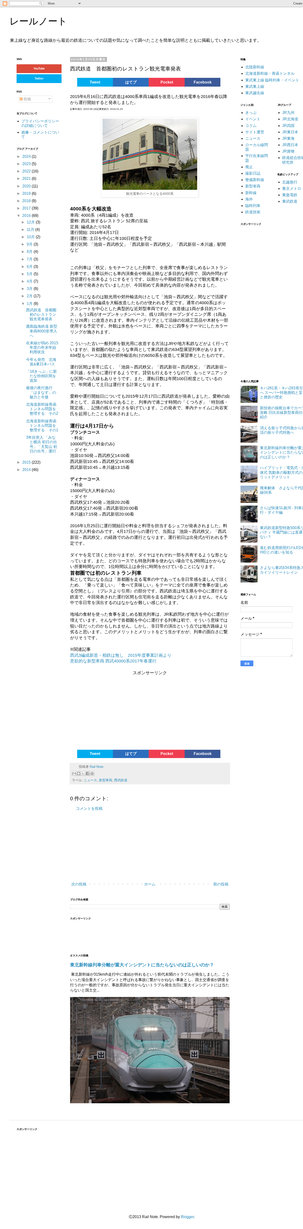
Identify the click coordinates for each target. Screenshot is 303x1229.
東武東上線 (254, 86)
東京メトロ (291, 188)
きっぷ (251, 113)
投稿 (26, 99)
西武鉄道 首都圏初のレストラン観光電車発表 (41, 314)
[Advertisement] (106, 712)
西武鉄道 (120, 780)
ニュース (90, 780)
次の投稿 (78, 884)
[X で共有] (83, 773)
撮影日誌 (252, 173)
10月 (31, 237)
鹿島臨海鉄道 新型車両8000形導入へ (41, 330)
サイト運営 (254, 132)
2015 (27, 462)
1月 (30, 304)
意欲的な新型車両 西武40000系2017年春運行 (113, 661)
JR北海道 (290, 119)
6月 (30, 267)
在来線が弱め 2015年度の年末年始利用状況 (42, 347)
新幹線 (251, 193)
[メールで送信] (74, 773)
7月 (30, 259)
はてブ (131, 82)
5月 (30, 274)
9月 (30, 244)
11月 (31, 230)
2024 (27, 156)
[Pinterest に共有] (92, 773)
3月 (30, 289)
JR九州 (288, 113)
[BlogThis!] (78, 773)
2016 (27, 216)
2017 (27, 208)
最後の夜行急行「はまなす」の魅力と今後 (41, 392)
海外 (249, 199)
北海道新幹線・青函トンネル (269, 73)
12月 (31, 222)
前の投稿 (220, 884)
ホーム (150, 884)
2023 (27, 164)
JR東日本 (290, 132)
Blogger (187, 1217)
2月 (30, 296)
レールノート (38, 21)
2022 (27, 171)
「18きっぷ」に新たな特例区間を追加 (41, 375)
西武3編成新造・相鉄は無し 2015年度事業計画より (120, 655)
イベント (252, 119)
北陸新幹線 (254, 67)
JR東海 (288, 138)
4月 (30, 281)
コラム (251, 126)
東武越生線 (254, 93)
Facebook (203, 82)
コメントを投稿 (89, 808)
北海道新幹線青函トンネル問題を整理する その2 (42, 408)
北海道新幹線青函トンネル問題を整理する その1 (42, 425)
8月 (30, 252)
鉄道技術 (252, 212)
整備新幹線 (254, 180)
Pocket (166, 82)
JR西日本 (290, 145)
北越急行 (289, 182)
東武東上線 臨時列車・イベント (272, 80)
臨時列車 (252, 206)
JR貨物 (288, 151)
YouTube (39, 68)
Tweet (95, 82)
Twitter (39, 78)
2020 (27, 186)
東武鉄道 (289, 201)
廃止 (249, 167)
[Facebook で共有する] (87, 773)
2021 (27, 179)
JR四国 (288, 126)
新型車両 (105, 780)
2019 (27, 193)
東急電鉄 (289, 195)
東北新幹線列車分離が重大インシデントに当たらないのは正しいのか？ (142, 964)
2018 (27, 201)
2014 (27, 470)
